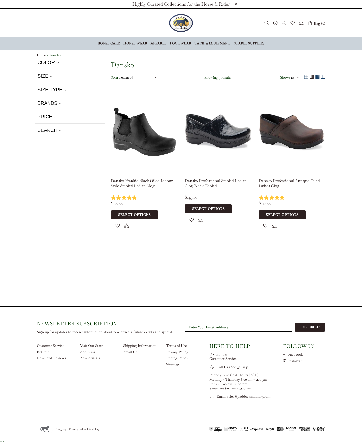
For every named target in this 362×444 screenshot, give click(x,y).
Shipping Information (139, 345)
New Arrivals (90, 358)
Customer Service (50, 345)
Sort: (114, 77)
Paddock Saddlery (181, 23)
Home (41, 55)
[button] (70, 62)
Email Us (130, 352)
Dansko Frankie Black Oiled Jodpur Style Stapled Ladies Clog (142, 183)
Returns (43, 352)
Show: (285, 77)
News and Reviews (51, 358)
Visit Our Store (91, 345)
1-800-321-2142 (238, 367)
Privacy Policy (177, 352)
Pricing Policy (177, 358)
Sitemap (172, 364)
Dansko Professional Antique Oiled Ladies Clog (289, 183)
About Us (87, 352)
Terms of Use (176, 345)
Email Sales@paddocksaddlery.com (243, 396)
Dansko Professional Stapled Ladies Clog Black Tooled (215, 183)
